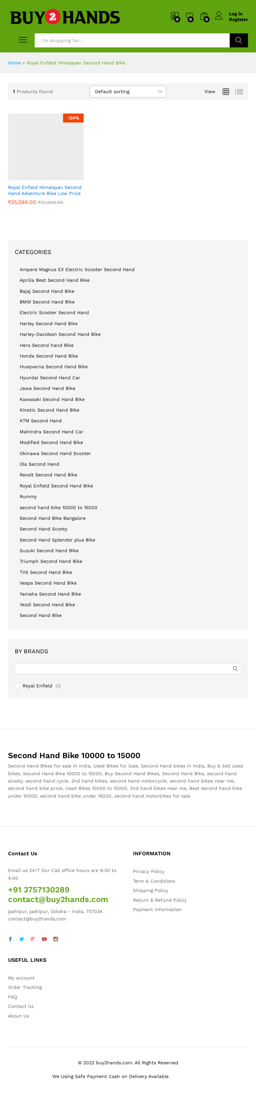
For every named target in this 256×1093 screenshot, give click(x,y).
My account (21, 977)
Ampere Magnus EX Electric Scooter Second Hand (77, 269)
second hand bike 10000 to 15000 (58, 507)
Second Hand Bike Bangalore (53, 518)
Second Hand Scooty (43, 528)
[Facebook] (10, 939)
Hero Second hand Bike (47, 345)
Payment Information (157, 909)
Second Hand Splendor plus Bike (57, 539)
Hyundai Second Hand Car (50, 377)
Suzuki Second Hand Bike (49, 550)
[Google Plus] (33, 939)
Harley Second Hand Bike (49, 323)
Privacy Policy (148, 871)
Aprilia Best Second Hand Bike (55, 280)
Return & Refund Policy (160, 900)
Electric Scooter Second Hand (54, 312)
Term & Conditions (154, 881)
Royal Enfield (37, 685)
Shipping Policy (150, 890)
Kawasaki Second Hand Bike (52, 399)
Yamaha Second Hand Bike (50, 594)
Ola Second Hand (39, 464)
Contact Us (21, 1006)
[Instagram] (55, 939)
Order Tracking (25, 987)
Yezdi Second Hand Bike (47, 604)
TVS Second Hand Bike (46, 572)
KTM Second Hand (41, 420)
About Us (18, 1016)
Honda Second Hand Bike (49, 356)
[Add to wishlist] (60, 176)
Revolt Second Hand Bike (48, 474)
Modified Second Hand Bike (51, 442)
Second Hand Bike (41, 615)
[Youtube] (44, 939)
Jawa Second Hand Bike (47, 388)
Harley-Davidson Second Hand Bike (60, 334)
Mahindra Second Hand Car (51, 431)
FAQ (12, 997)
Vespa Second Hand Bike (48, 583)
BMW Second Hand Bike (47, 301)
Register (238, 19)
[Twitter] (21, 939)
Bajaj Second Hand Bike (47, 291)
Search (239, 40)
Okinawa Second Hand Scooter (55, 453)
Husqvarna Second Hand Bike (54, 366)
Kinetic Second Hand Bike (49, 410)
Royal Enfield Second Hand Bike (56, 485)
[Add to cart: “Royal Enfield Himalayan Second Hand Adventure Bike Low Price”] (29, 176)
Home (14, 62)
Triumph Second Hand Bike (51, 561)
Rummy (28, 496)
